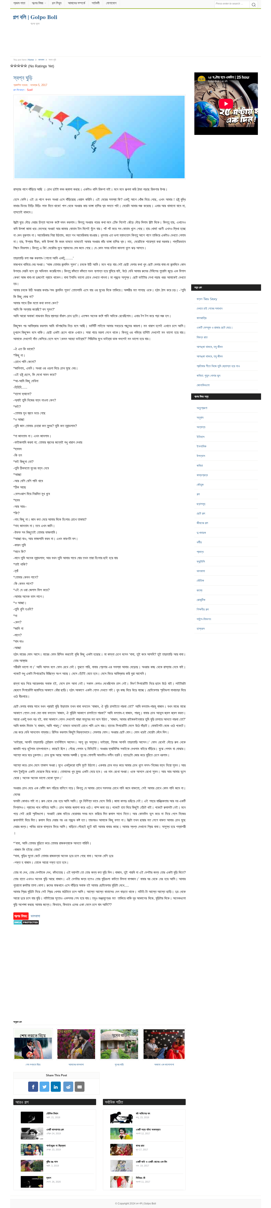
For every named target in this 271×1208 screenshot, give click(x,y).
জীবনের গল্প (202, 523)
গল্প (198, 494)
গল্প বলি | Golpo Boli (146, 1203)
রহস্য (199, 590)
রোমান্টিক (201, 600)
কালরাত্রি (201, 318)
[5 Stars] (25, 65)
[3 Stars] (18, 65)
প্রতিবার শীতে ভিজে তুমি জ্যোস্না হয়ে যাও (218, 366)
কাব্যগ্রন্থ (202, 475)
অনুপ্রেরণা (202, 408)
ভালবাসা (41, 59)
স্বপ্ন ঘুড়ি (22, 77)
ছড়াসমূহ (201, 504)
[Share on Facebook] (33, 1087)
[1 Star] (12, 65)
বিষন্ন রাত (202, 337)
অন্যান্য (201, 427)
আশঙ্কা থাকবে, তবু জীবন (210, 347)
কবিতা (200, 465)
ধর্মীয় (199, 542)
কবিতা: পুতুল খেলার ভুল (208, 375)
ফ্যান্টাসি (201, 561)
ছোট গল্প (201, 513)
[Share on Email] (79, 1087)
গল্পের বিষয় (37, 3)
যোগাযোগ (111, 3)
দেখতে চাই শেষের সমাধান (210, 308)
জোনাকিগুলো (203, 385)
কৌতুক (200, 484)
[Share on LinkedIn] (56, 1087)
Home (31, 59)
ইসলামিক (201, 446)
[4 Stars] (22, 65)
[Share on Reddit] (68, 1087)
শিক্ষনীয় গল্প (203, 609)
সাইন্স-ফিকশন (204, 619)
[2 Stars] (15, 65)
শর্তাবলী (96, 3)
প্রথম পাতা (19, 3)
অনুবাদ (200, 417)
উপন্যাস (201, 456)
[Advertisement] (135, 40)
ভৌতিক (200, 580)
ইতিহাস (201, 437)
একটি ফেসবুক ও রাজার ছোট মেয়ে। (215, 327)
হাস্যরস (201, 628)
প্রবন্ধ (200, 551)
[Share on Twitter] (44, 1087)
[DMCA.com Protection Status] (26, 927)
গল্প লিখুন (56, 3)
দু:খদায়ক (201, 532)
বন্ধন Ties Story (207, 299)
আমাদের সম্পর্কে (76, 3)
